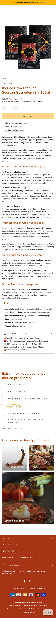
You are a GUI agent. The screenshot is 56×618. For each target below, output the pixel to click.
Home (4, 78)
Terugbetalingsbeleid (30, 605)
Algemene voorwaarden (14, 609)
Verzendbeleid (29, 609)
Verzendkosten (15, 101)
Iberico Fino (21, 602)
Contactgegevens (29, 612)
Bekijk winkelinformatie (14, 130)
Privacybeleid (43, 605)
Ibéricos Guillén (8, 83)
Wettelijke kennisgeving (43, 609)
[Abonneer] (52, 565)
